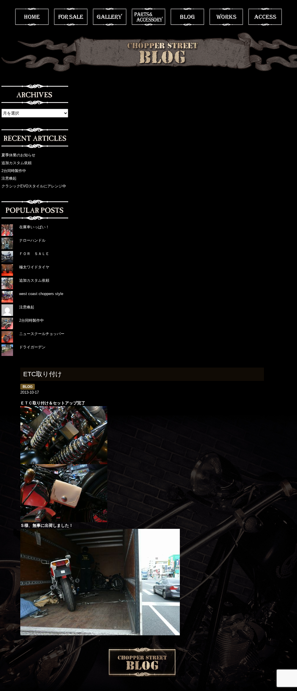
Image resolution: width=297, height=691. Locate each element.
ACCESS (265, 17)
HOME (32, 17)
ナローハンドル (32, 240)
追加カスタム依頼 (16, 163)
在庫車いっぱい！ (34, 227)
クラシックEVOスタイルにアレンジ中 (33, 186)
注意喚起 (9, 178)
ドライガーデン (32, 347)
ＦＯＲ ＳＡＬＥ (34, 254)
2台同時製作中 (13, 171)
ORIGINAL (148, 17)
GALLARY (109, 17)
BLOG (187, 17)
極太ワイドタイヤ (34, 267)
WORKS (226, 17)
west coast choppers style (41, 294)
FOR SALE (70, 17)
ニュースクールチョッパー (41, 334)
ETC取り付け (42, 374)
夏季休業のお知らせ (18, 155)
